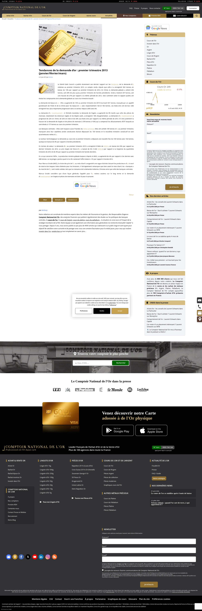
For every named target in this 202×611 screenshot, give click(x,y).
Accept (120, 311)
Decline (102, 311)
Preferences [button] (112, 305)
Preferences (84, 311)
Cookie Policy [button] (112, 302)
